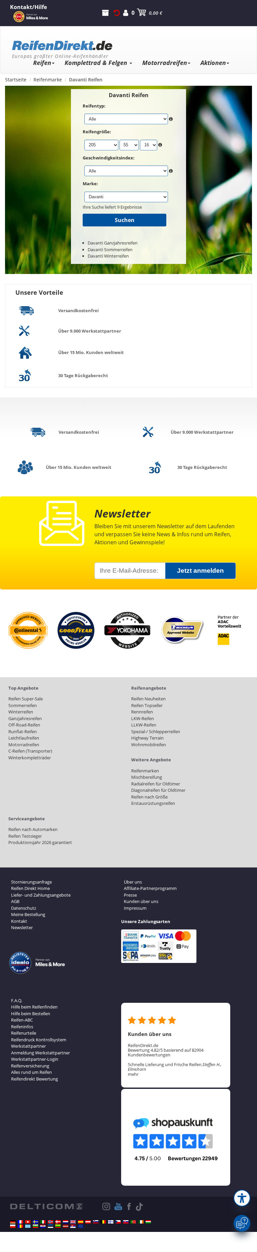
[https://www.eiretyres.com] (141, 1222)
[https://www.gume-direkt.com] (95, 1222)
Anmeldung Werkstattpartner (40, 1053)
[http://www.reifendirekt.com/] (80, 1226)
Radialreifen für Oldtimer (155, 784)
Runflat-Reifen (22, 731)
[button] (242, 1198)
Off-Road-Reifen (24, 725)
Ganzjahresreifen (25, 718)
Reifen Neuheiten (148, 699)
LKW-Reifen (142, 718)
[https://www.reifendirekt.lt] (58, 1226)
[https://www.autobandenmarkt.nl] (65, 1222)
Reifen (42, 63)
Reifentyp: (94, 106)
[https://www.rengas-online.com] (110, 1222)
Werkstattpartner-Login (34, 1059)
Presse (130, 895)
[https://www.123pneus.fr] (20, 1222)
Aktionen (213, 63)
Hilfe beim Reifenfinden (34, 1007)
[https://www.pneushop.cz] (118, 1222)
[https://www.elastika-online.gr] (27, 1226)
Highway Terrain (147, 738)
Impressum (135, 908)
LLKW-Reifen (143, 725)
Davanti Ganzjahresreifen (113, 243)
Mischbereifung (146, 777)
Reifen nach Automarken (33, 829)
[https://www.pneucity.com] (133, 1222)
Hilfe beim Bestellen (30, 1014)
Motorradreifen (164, 63)
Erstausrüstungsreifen (153, 803)
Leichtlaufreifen (23, 738)
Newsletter (22, 927)
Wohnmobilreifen (148, 745)
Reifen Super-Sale (25, 699)
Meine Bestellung (28, 914)
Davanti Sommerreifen (110, 250)
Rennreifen (142, 712)
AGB (15, 901)
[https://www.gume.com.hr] (43, 1226)
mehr (133, 1074)
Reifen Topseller (147, 705)
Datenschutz (23, 908)
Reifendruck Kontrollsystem (38, 1040)
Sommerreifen (22, 705)
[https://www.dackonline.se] (35, 1222)
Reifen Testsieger (25, 836)
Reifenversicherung (30, 1066)
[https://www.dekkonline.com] (50, 1222)
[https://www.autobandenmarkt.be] (103, 1222)
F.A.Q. (16, 1000)
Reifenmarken (145, 771)
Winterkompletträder (29, 758)
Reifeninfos (22, 1027)
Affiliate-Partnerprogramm (150, 888)
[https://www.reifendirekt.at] (88, 1222)
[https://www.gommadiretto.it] (43, 1222)
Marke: (90, 184)
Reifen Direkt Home (30, 888)
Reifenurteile (23, 1033)
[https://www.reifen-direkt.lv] (65, 1226)
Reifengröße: (97, 132)
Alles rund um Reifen (31, 1072)
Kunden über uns (141, 901)
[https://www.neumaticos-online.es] (80, 1222)
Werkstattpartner (28, 1046)
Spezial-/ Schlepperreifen (155, 731)
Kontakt (19, 921)
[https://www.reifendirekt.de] (12, 1222)
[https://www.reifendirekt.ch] (27, 1222)
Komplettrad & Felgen (97, 63)
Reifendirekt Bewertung (34, 1079)
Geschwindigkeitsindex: (109, 158)
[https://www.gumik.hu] (148, 1222)
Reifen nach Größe (149, 797)
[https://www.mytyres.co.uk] (73, 1222)
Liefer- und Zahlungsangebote (41, 895)
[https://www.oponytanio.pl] (12, 1226)
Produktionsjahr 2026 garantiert (40, 842)
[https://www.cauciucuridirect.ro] (20, 1226)
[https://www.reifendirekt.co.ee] (50, 1226)
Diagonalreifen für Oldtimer (158, 790)
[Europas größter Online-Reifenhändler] (126, 43)
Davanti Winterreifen (108, 256)
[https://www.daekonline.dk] (58, 1222)
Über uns (133, 882)
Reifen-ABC (22, 1020)
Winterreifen (20, 712)
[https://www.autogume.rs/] (73, 1226)
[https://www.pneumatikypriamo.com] (125, 1222)
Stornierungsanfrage (31, 882)
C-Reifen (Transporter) (30, 751)
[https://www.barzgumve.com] (35, 1226)
